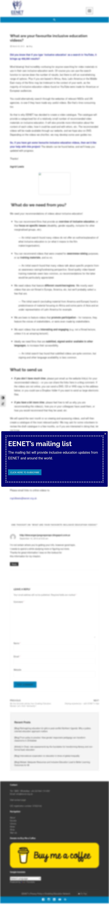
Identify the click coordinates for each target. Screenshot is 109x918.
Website (17, 669)
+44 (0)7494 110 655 (40, 790)
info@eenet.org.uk (24, 793)
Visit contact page (18, 799)
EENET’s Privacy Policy (32, 893)
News (12, 826)
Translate (30, 881)
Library (13, 823)
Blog (30, 46)
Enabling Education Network (58, 893)
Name (17, 643)
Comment (19, 601)
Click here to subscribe (24, 472)
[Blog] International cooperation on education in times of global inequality (46, 755)
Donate (13, 820)
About (12, 817)
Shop (12, 829)
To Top (83, 893)
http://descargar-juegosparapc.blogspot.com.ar (45, 535)
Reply (14, 564)
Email (17, 656)
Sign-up (13, 832)
